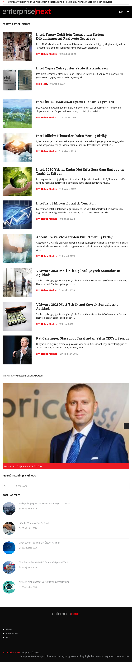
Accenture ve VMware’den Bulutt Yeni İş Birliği (75, 237)
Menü (122, 12)
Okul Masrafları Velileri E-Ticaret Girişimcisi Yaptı (43, 562)
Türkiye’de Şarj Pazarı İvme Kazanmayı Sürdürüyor (45, 503)
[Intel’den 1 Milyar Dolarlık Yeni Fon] (17, 214)
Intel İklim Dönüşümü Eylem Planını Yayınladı (75, 102)
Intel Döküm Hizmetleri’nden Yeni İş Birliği (72, 136)
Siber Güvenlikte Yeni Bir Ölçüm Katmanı (40, 542)
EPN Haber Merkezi (47, 53)
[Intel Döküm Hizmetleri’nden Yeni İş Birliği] (17, 147)
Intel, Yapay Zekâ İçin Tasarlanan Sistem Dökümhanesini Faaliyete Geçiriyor (70, 36)
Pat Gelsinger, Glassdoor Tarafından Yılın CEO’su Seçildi (82, 338)
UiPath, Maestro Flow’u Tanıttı (34, 523)
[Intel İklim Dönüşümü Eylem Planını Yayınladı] (17, 113)
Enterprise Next (11, 652)
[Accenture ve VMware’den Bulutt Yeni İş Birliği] (17, 248)
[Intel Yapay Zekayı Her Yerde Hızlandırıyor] (17, 79)
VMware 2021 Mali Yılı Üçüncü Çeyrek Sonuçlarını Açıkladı (78, 273)
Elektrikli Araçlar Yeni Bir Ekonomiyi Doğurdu (84, 1)
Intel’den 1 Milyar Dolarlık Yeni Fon (66, 203)
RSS (8, 637)
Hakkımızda (12, 633)
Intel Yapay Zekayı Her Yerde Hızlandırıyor (72, 68)
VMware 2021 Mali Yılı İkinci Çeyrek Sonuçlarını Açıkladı (77, 306)
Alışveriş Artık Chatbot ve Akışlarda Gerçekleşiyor (44, 581)
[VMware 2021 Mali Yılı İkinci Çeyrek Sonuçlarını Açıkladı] (17, 316)
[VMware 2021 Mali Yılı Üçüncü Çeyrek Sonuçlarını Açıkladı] (17, 282)
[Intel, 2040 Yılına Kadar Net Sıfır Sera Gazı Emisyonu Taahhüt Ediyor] (17, 181)
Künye (9, 629)
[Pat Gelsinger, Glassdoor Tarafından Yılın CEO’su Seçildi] (17, 350)
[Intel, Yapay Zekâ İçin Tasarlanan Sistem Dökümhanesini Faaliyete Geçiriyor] (17, 46)
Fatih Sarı (41, 83)
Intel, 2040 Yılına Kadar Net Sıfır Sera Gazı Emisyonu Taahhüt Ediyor (80, 171)
